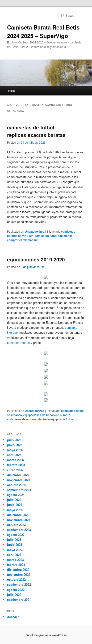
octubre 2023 (16, 524)
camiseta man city (19, 342)
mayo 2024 (15, 510)
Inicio (11, 91)
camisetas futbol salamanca (54, 236)
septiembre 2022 (19, 584)
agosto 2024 (16, 494)
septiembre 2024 (19, 489)
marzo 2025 (15, 459)
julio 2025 (14, 440)
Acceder (13, 616)
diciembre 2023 (18, 514)
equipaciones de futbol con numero (46, 415)
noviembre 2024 (18, 480)
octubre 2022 (16, 579)
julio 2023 (14, 539)
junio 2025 (14, 445)
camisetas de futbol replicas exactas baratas (36, 131)
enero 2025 (15, 470)
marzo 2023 (15, 559)
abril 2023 (14, 554)
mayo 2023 (15, 549)
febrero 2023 (16, 564)
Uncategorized (34, 231)
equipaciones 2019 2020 (36, 259)
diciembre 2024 (18, 475)
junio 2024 (14, 504)
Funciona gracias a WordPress (46, 635)
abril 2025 (14, 454)
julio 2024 (14, 499)
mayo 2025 (15, 450)
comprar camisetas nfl (22, 240)
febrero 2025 (16, 464)
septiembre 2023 (19, 529)
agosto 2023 (16, 534)
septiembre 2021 (19, 599)
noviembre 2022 (18, 574)
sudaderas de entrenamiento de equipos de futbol (40, 419)
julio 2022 (14, 594)
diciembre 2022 (18, 569)
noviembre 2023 (18, 519)
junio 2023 (14, 544)
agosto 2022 (16, 589)
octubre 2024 (16, 484)
